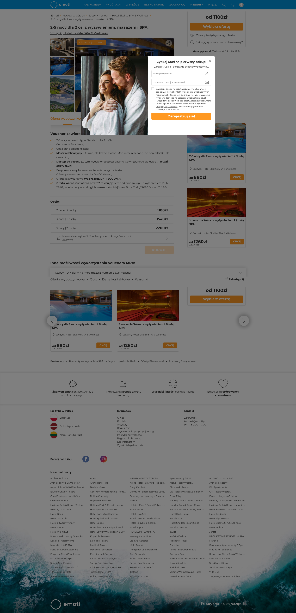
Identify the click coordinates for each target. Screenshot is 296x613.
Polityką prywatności (166, 106)
